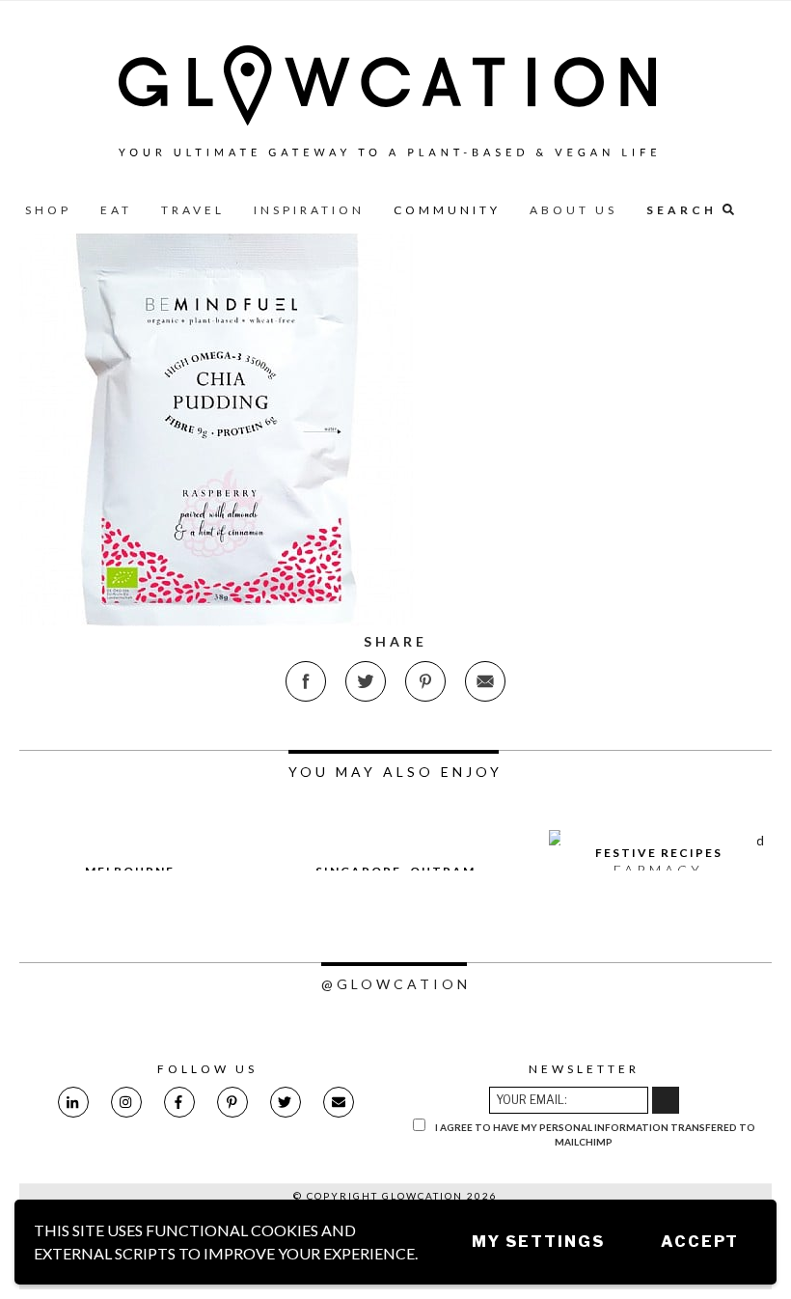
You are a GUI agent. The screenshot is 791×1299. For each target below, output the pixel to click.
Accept (700, 1241)
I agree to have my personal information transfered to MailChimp (594, 1134)
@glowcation (396, 984)
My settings (538, 1241)
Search (684, 210)
